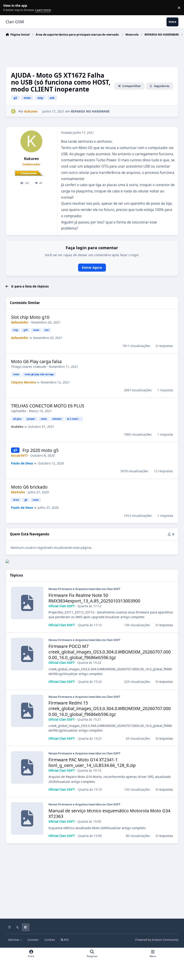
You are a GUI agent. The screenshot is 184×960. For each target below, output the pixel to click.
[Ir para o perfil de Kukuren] (13, 111)
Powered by (156, 940)
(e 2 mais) (72, 418)
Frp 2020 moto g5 (40, 450)
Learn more (8, 8)
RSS (66, 940)
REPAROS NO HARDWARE (90, 111)
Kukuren (31, 158)
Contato (33, 940)
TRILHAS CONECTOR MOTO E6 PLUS (47, 406)
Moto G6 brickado (29, 487)
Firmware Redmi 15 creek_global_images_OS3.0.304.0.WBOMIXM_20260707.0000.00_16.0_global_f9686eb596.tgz (109, 708)
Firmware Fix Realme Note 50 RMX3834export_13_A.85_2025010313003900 (94, 598)
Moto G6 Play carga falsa (36, 361)
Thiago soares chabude (28, 366)
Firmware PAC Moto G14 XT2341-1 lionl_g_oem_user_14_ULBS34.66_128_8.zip (92, 762)
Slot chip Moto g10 (30, 317)
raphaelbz (18, 411)
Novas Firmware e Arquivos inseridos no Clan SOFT (84, 589)
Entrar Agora (92, 267)
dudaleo (17, 426)
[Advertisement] (87, 50)
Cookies (49, 940)
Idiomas (14, 940)
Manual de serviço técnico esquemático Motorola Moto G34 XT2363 (109, 813)
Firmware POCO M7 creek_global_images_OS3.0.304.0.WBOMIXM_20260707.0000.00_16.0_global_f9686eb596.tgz (109, 651)
